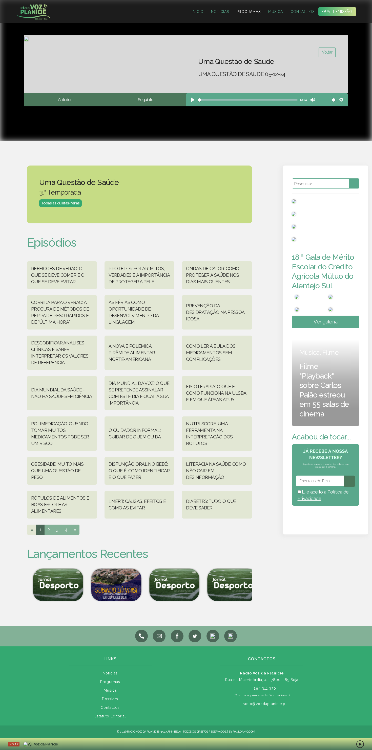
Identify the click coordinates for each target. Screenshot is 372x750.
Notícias (220, 12)
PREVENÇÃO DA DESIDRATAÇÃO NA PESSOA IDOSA (215, 312)
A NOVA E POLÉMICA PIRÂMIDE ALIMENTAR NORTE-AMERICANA (132, 352)
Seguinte (145, 99)
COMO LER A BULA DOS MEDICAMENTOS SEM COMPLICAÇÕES (210, 352)
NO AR (13, 744)
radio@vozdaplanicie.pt (265, 704)
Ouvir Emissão (337, 12)
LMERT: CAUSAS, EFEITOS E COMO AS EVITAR (137, 504)
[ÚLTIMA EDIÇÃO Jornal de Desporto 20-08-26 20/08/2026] (227, 585)
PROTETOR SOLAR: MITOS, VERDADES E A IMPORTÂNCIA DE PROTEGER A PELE (139, 275)
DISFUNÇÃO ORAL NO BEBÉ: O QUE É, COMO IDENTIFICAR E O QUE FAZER (139, 470)
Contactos (303, 12)
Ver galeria (325, 322)
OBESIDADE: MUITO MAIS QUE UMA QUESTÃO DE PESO (57, 470)
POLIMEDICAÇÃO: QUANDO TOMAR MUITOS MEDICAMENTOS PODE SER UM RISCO (60, 433)
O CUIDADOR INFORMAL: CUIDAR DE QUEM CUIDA (135, 433)
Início (197, 12)
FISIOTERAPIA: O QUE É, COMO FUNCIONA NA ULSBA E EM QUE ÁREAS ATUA (216, 393)
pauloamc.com (244, 731)
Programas (249, 12)
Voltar (327, 52)
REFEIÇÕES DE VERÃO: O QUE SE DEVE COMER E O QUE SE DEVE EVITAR (58, 275)
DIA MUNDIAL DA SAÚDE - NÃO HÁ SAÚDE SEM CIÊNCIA (61, 393)
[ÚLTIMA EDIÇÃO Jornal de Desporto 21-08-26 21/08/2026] (169, 585)
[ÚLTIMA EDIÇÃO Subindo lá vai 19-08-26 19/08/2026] (111, 585)
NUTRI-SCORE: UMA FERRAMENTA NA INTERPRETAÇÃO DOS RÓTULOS (209, 433)
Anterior (64, 99)
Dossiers (110, 699)
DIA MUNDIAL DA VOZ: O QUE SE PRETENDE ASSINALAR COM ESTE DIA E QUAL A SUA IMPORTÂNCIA (139, 393)
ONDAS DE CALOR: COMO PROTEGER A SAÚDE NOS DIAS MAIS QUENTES (212, 275)
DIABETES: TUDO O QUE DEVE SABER (211, 504)
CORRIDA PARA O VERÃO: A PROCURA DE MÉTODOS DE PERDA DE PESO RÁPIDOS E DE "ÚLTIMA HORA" (60, 312)
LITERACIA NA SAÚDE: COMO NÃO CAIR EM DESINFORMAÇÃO (216, 470)
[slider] (248, 100)
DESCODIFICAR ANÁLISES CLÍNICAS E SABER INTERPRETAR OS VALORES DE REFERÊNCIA (59, 352)
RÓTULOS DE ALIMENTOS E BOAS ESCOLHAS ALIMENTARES (60, 504)
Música (275, 12)
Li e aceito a (323, 495)
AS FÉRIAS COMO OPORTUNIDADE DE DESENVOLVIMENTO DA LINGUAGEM (134, 312)
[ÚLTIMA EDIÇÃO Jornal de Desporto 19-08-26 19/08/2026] (53, 585)
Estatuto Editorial (110, 716)
